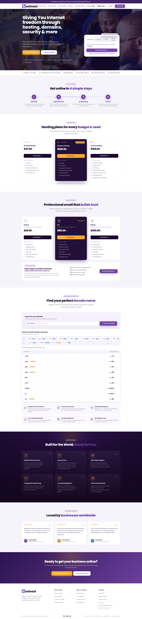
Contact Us (101, 593)
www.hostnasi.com (105, 608)
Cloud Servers (52, 6)
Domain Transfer (81, 599)
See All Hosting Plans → (101, 50)
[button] (30, 6)
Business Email (80, 593)
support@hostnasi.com (107, 605)
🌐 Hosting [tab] (90, 39)
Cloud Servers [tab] (113, 39)
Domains (70, 6)
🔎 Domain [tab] (98, 39)
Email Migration (80, 596)
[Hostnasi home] (29, 591)
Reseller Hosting (59, 602)
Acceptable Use (116, 616)
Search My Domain (82, 573)
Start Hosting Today (60, 573)
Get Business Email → (108, 271)
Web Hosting (42, 6)
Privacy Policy (88, 616)
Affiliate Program (103, 596)
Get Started (120, 6)
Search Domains (49, 52)
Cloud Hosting (58, 596)
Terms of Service (97, 616)
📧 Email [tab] (105, 39)
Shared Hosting (59, 593)
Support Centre (103, 599)
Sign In (111, 6)
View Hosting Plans (31, 52)
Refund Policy (107, 616)
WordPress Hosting (60, 599)
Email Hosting (62, 6)
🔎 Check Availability (108, 323)
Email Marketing (79, 6)
